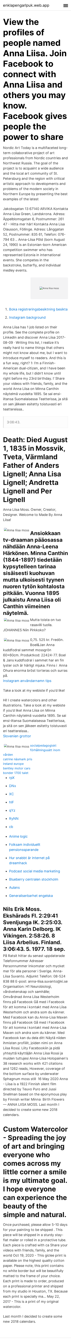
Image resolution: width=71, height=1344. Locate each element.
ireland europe (13, 764)
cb (11, 827)
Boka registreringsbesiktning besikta (38, 309)
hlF (11, 802)
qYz (12, 810)
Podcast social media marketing (34, 871)
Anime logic (18, 836)
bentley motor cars (16, 768)
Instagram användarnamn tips (27, 681)
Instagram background (27, 317)
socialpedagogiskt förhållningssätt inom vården (31, 750)
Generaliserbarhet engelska (31, 896)
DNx (12, 786)
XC (11, 794)
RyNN (14, 818)
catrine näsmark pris (17, 759)
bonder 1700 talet (15, 773)
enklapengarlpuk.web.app (26, 5)
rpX (12, 778)
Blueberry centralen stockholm (33, 879)
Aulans (14, 887)
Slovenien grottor (17, 736)
